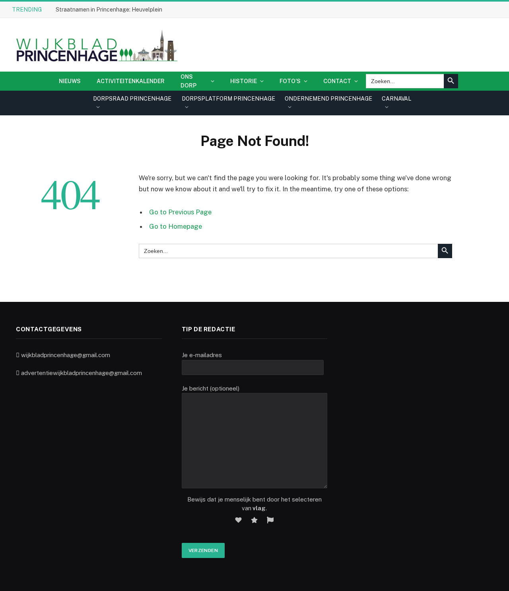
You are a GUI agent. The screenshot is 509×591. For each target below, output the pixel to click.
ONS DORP (188, 81)
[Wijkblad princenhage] (95, 45)
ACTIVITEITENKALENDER (131, 81)
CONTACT (337, 81)
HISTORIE (243, 81)
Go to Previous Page (180, 212)
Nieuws (70, 81)
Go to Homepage (175, 226)
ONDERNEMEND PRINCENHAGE (328, 98)
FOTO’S (290, 81)
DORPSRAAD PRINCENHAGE (132, 98)
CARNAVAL (396, 98)
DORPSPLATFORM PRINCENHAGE (228, 98)
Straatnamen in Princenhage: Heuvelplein (109, 9)
